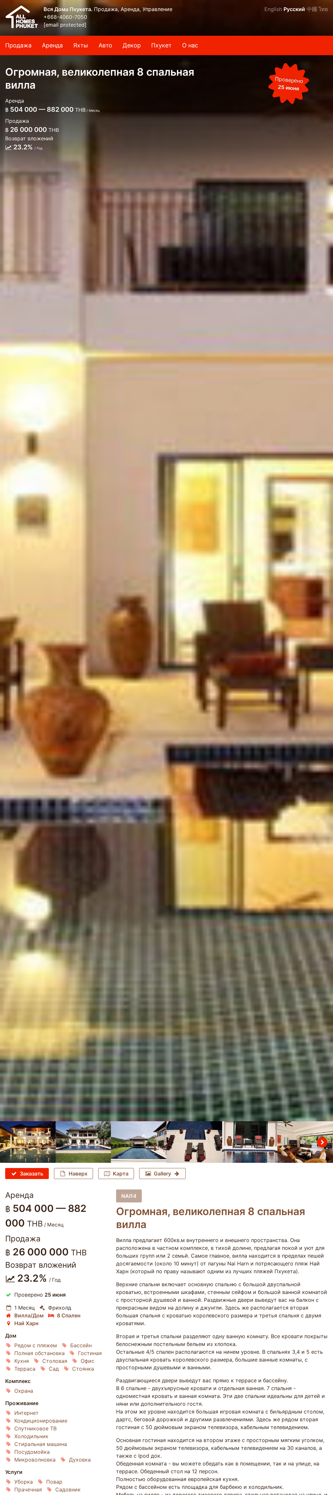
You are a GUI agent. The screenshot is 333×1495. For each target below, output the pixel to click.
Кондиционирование (40, 1420)
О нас (190, 45)
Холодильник (31, 1436)
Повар (54, 1481)
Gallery (162, 1173)
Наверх (78, 1173)
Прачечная (28, 1489)
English (273, 9)
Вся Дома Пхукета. (69, 9)
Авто (105, 45)
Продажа (18, 45)
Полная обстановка (39, 1353)
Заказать (31, 1173)
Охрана (23, 1391)
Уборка (23, 1481)
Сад (54, 1368)
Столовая (54, 1361)
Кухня (21, 1361)
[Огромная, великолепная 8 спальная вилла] (166, 560)
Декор (132, 45)
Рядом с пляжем (35, 1345)
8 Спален (68, 1315)
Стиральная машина (40, 1444)
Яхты (80, 45)
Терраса (24, 1368)
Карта (120, 1173)
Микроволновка (35, 1459)
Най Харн (26, 1323)
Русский (294, 9)
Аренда (52, 45)
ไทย (323, 9)
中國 (312, 9)
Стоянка (83, 1368)
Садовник (68, 1489)
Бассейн (81, 1345)
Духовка (80, 1459)
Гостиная (90, 1353)
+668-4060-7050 (65, 17)
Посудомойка (32, 1452)
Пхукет (161, 45)
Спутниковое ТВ (35, 1428)
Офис (87, 1361)
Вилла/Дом (29, 1315)
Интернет (26, 1413)
